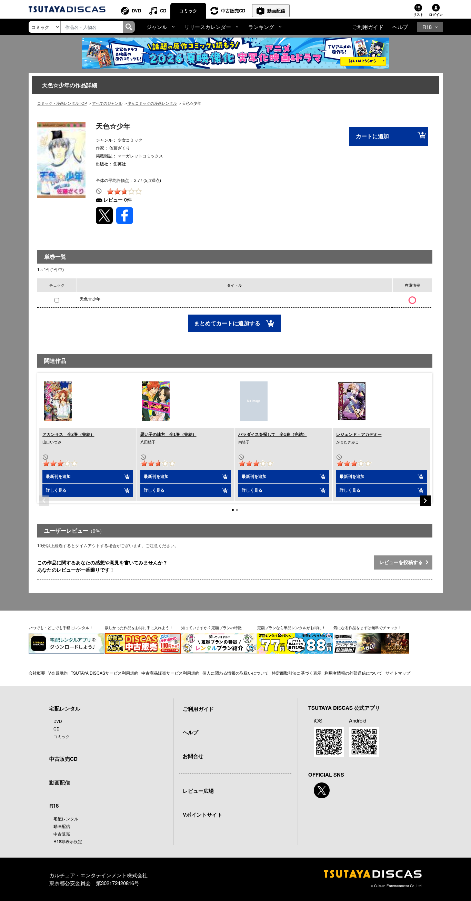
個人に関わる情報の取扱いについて (235, 673)
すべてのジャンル (107, 103)
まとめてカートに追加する (228, 323)
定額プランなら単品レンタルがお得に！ (291, 627)
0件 (128, 200)
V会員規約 (58, 673)
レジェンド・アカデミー (359, 434)
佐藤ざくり (119, 148)
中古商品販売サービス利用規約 (170, 673)
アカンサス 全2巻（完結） (68, 434)
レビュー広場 (198, 791)
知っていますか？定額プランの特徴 (211, 627)
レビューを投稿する (402, 562)
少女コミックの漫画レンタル (152, 103)
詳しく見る (56, 490)
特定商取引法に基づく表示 (296, 673)
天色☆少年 (90, 299)
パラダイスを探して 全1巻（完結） (272, 434)
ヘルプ (400, 26)
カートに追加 (372, 136)
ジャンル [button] (157, 26)
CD (163, 10)
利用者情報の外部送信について (353, 673)
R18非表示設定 (67, 841)
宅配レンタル (65, 818)
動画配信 (276, 10)
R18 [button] (427, 26)
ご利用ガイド (367, 26)
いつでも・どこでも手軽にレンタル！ (61, 627)
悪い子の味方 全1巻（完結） (168, 434)
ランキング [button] (261, 26)
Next (425, 500)
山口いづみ (51, 442)
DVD (136, 10)
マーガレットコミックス (140, 156)
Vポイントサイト (202, 814)
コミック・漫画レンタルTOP (62, 103)
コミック (188, 10)
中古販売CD (233, 10)
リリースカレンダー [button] (207, 26)
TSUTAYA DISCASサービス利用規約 (104, 673)
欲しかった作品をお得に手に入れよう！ (139, 627)
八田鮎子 (148, 442)
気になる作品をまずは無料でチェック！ (367, 627)
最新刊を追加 (58, 476)
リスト (418, 14)
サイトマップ (397, 673)
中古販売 (61, 834)
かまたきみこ (347, 442)
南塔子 (244, 442)
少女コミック (130, 140)
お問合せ (193, 756)
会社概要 (37, 673)
